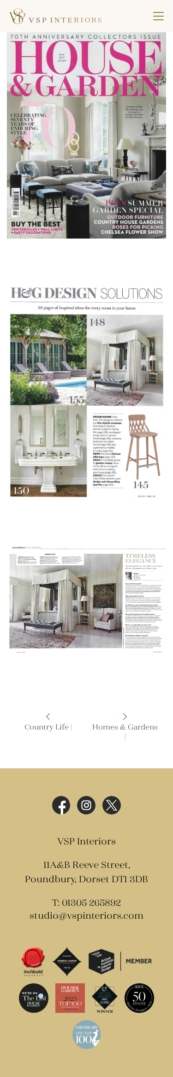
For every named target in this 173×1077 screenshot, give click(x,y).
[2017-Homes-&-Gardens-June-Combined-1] (86, 135)
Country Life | (48, 727)
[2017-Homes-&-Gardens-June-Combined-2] (86, 391)
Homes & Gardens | (125, 732)
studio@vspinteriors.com (86, 916)
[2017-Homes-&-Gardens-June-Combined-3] (86, 600)
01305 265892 (91, 903)
